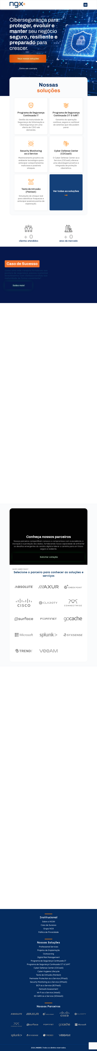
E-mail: (16, 778)
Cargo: (15, 789)
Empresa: (53, 789)
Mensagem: (17, 799)
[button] (85, 5)
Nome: (16, 768)
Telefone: (53, 778)
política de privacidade (46, 823)
